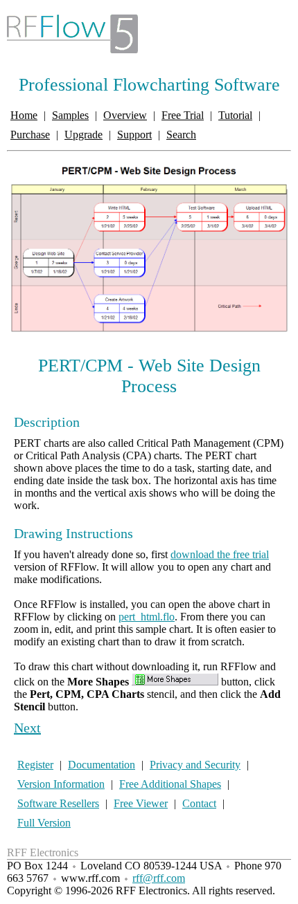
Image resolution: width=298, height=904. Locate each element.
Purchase (30, 134)
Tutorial (235, 115)
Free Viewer (141, 803)
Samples (70, 115)
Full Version (44, 823)
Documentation (101, 765)
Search (181, 134)
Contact (199, 803)
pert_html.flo (147, 616)
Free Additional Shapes (170, 784)
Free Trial (182, 115)
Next (27, 727)
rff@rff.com (158, 878)
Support (134, 134)
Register (35, 765)
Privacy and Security (195, 765)
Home (23, 115)
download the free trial (219, 554)
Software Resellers (58, 803)
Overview (125, 115)
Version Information (61, 784)
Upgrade (83, 134)
